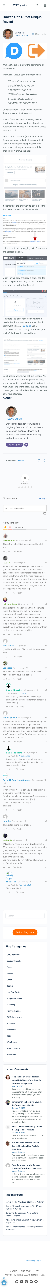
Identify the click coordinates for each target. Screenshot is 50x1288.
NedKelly (7, 840)
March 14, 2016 (21, 35)
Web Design (12, 1042)
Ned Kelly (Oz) (25, 885)
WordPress (11, 1054)
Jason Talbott (18, 1126)
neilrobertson (10, 604)
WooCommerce (13, 1048)
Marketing (11, 1004)
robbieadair (17, 1077)
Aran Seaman (24, 756)
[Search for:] (25, 915)
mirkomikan (9, 540)
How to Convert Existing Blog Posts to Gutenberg (25, 1145)
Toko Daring (17, 1165)
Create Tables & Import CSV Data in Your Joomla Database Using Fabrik (26, 1080)
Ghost (9, 979)
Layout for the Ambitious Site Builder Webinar (24, 1202)
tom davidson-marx (21, 1142)
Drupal (9, 967)
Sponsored (11, 1029)
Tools (9, 1036)
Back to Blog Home (25, 932)
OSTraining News (14, 1017)
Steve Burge (20, 33)
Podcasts (11, 1023)
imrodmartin (17, 1102)
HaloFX (6, 563)
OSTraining (20, 5)
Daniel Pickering (14, 690)
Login (44, 498)
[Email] (26, 445)
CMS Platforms (13, 955)
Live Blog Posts (13, 992)
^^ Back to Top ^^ (33, 1261)
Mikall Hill (11, 882)
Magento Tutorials (14, 998)
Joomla (10, 986)
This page (26, 326)
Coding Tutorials (14, 961)
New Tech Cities (14, 1011)
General (20, 460)
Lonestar (22, 693)
